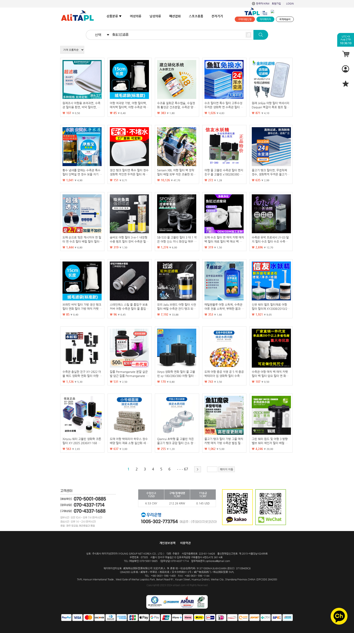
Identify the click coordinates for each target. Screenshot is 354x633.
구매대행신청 (245, 19)
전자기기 (217, 16)
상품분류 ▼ (114, 16)
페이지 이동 (226, 469)
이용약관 (185, 543)
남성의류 (155, 16)
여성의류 (135, 16)
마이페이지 (265, 19)
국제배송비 (284, 19)
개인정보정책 (167, 543)
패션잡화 (175, 16)
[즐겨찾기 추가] (345, 84)
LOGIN (290, 3)
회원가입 (276, 3)
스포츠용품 (196, 16)
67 (186, 469)
